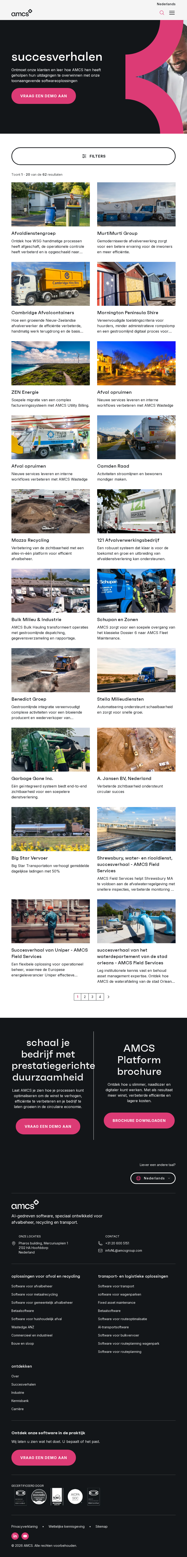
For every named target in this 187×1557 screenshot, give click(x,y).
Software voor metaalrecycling (34, 1294)
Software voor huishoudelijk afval (36, 1319)
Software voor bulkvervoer (118, 1335)
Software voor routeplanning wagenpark (128, 1343)
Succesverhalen (23, 1384)
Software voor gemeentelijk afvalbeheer (42, 1302)
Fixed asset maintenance (116, 1302)
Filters (98, 156)
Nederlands (166, 4)
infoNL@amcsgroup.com (123, 1250)
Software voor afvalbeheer (31, 1286)
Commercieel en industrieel (31, 1335)
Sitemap (102, 1526)
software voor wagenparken (119, 1294)
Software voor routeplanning (119, 1352)
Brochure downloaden (139, 1120)
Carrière (17, 1409)
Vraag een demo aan (43, 96)
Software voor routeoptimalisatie (122, 1319)
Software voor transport (116, 1286)
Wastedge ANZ (22, 1327)
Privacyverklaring (24, 1526)
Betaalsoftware (22, 1311)
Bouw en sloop (22, 1343)
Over (15, 1376)
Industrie (17, 1392)
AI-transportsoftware (113, 1327)
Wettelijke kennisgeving (67, 1526)
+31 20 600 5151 (117, 1243)
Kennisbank (20, 1401)
